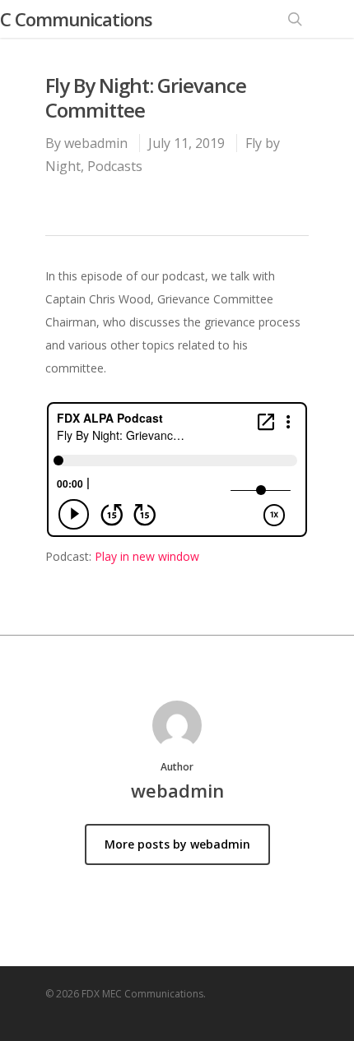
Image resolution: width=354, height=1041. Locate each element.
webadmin (96, 143)
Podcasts (114, 166)
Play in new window (147, 556)
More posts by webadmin (177, 844)
